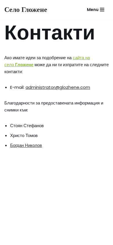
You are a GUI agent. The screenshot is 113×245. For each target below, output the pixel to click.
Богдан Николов (26, 145)
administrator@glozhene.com (57, 87)
